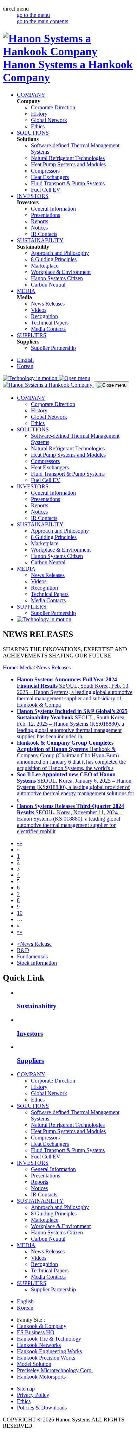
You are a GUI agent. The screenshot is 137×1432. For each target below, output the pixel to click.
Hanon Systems (57, 278)
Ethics (38, 126)
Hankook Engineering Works (49, 1351)
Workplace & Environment (61, 272)
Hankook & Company (41, 1326)
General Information (53, 209)
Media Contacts (48, 329)
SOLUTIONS (33, 133)
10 (19, 913)
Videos (38, 310)
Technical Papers (49, 323)
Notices (39, 228)
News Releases (48, 304)
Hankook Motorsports (41, 1377)
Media (27, 667)
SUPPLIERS (31, 335)
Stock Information (37, 963)
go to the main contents (42, 21)
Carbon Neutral (48, 285)
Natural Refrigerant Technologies (68, 158)
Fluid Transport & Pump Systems (68, 183)
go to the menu (33, 15)
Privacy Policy (33, 1395)
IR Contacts (44, 234)
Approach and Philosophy (60, 253)
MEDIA (26, 291)
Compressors (45, 171)
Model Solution (34, 1364)
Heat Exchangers (50, 177)
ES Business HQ (35, 1332)
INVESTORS (32, 196)
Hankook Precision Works (46, 1358)
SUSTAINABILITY (40, 240)
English (25, 360)
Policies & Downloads (42, 1408)
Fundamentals (32, 956)
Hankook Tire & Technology (49, 1339)
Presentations (45, 215)
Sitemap (26, 1389)
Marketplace (44, 266)
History (39, 114)
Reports (39, 221)
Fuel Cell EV (45, 190)
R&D (23, 950)
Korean (25, 366)
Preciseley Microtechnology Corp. (55, 1370)
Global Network (49, 120)
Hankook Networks (39, 1345)
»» (19, 932)
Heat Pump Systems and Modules (68, 164)
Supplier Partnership (53, 348)
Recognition (44, 316)
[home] (48, 385)
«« (19, 843)
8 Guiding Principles (54, 259)
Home (10, 667)
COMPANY (31, 95)
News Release (34, 944)
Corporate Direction (53, 107)
